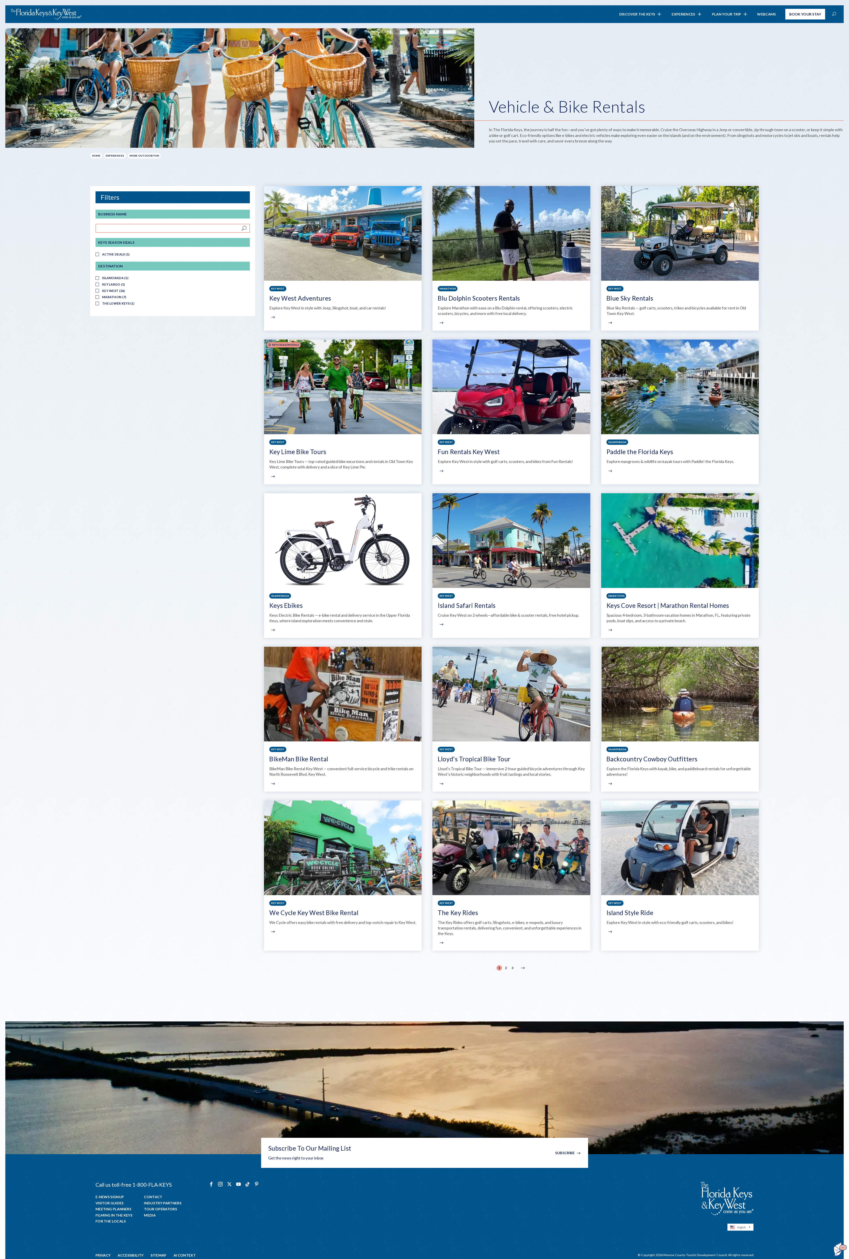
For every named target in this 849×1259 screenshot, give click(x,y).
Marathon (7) (114, 297)
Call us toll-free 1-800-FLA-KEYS (134, 1184)
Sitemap (158, 1255)
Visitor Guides (110, 1203)
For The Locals (111, 1221)
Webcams (766, 14)
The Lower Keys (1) (118, 303)
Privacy (103, 1255)
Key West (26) (113, 291)
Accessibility (130, 1255)
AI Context (185, 1255)
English (741, 1227)
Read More (272, 317)
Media (150, 1215)
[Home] (46, 14)
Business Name (112, 214)
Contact (153, 1197)
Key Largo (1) (113, 284)
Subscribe (565, 1153)
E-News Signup (110, 1197)
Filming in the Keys (114, 1215)
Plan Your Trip (726, 14)
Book (805, 14)
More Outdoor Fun (144, 155)
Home (96, 155)
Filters (110, 197)
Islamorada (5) (115, 278)
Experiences (683, 14)
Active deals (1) (116, 254)
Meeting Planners (113, 1209)
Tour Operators (160, 1209)
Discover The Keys (637, 14)
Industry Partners (162, 1203)
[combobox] (740, 1227)
